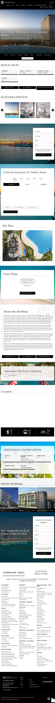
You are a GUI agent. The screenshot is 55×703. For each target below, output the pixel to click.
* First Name (37, 131)
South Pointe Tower (40, 610)
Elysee (20, 596)
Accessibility (32, 697)
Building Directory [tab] (41, 572)
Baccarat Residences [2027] (6, 612)
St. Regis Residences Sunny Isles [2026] (44, 647)
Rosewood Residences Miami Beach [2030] (27, 646)
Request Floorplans (26, 293)
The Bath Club (22, 610)
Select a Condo (26, 58)
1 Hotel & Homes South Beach (24, 644)
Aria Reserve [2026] (23, 588)
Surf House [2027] (40, 662)
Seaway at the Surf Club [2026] (43, 659)
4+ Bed (40, 178)
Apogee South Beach (41, 591)
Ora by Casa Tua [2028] (5, 616)
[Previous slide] (2, 110)
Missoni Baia (21, 594)
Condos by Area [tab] (13, 572)
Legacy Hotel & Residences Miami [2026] (9, 657)
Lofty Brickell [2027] (5, 615)
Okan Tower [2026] (5, 660)
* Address (37, 525)
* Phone (36, 145)
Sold (27, 184)
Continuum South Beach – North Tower (44, 592)
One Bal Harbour (4, 588)
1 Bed (21, 178)
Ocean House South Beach (42, 604)
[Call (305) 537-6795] (53, 2)
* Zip (36, 530)
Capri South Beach (40, 618)
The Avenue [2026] (5, 641)
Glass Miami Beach (40, 596)
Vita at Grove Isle (4, 633)
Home (7, 5)
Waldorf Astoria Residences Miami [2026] (9, 665)
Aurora (38, 642)
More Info (47, 55)
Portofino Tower (40, 608)
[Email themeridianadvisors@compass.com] (50, 2)
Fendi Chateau (39, 656)
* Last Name (37, 136)
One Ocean (39, 607)
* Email (36, 140)
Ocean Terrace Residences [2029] (25, 638)
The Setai (21, 650)
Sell (17, 5)
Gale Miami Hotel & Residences (7, 659)
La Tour (20, 626)
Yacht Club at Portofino (41, 611)
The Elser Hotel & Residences (6, 664)
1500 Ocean (21, 657)
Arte (37, 654)
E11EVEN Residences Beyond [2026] (8, 656)
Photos (12, 55)
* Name (36, 534)
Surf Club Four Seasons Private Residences (45, 661)
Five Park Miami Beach (41, 619)
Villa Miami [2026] (22, 599)
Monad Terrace (40, 621)
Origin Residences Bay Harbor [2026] (8, 604)
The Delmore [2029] (40, 665)
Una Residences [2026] (5, 627)
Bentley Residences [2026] (42, 644)
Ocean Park (39, 605)
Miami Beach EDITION (23, 627)
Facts (6, 55)
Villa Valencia (3, 639)
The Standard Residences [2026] (43, 631)
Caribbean (21, 621)
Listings (19, 55)
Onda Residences (4, 602)
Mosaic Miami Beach (23, 613)
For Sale (11, 184)
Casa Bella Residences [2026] (6, 653)
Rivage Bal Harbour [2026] (6, 590)
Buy (30, 679)
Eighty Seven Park (22, 635)
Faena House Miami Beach (24, 624)
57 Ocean (21, 608)
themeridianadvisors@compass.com (10, 687)
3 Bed (34, 178)
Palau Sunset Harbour (41, 615)
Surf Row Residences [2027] (42, 664)
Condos (31, 682)
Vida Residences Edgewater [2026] (25, 598)
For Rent (44, 184)
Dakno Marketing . (15, 699)
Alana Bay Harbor (4, 596)
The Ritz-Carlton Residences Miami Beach (27, 605)
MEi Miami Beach (22, 612)
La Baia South (4, 601)
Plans (26, 55)
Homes (21, 684)
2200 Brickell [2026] (5, 610)
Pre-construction (33, 684)
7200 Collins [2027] (22, 632)
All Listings (14, 178)
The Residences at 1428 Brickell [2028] (8, 619)
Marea (38, 599)
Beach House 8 (22, 619)
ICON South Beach (40, 597)
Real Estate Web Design (5, 699)
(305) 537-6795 (6, 685)
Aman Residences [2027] (23, 618)
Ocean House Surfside (41, 657)
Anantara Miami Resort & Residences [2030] (27, 587)
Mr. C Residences (4, 631)
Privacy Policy (27, 697)
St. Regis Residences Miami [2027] (7, 618)
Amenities (39, 55)
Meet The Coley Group (46, 7)
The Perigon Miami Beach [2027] (25, 615)
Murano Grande (40, 600)
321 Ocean (39, 589)
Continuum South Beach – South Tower (44, 594)
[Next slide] (53, 110)
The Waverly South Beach (42, 622)
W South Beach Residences (24, 653)
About (32, 55)
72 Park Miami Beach (23, 633)
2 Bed (27, 178)
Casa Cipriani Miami (23, 623)
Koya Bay (38, 638)
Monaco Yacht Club (22, 636)
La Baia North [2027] (5, 599)
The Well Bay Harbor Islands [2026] (8, 605)
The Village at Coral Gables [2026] (7, 637)
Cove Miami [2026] (22, 590)
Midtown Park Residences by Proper (43, 630)
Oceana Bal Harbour (5, 587)
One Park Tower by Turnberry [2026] (44, 636)
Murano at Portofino (40, 602)
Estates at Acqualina (41, 645)
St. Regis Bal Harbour (5, 591)
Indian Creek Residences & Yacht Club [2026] (9, 598)
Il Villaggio (21, 658)
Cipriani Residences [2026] (6, 613)
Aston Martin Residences (6, 651)
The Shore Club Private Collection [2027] (26, 652)
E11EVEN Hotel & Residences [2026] (8, 654)
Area (21, 686)
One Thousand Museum (6, 662)
